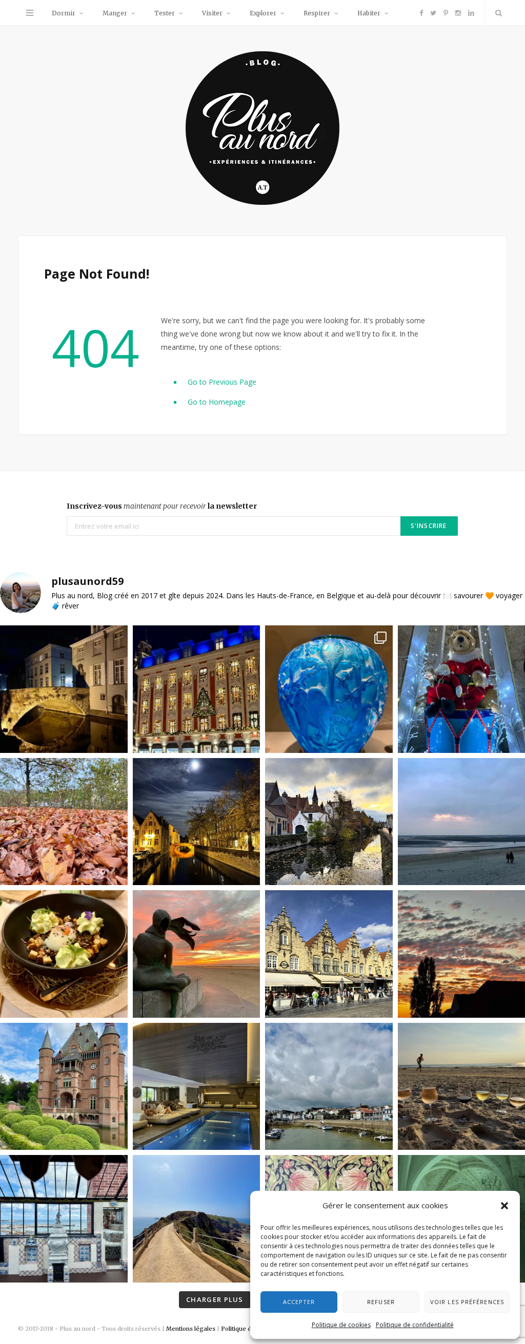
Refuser (381, 1302)
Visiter (212, 13)
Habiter (368, 13)
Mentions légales (190, 1328)
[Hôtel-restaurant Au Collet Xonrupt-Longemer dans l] (64, 954)
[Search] (496, 13)
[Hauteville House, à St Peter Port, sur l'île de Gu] (64, 1219)
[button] (504, 1206)
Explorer (263, 13)
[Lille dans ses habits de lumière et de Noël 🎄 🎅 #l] (196, 689)
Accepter (299, 1302)
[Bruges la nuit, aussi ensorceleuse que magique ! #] (64, 689)
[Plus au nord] (262, 129)
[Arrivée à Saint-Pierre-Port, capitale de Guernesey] (329, 1086)
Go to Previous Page (222, 382)
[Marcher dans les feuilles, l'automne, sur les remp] (64, 822)
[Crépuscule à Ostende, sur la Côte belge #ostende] (196, 954)
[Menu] (30, 13)
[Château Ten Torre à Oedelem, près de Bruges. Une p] (64, 1086)
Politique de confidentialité (415, 1324)
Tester (164, 13)
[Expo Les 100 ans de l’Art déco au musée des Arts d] (329, 689)
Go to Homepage (217, 402)
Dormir (63, 13)
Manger (115, 13)
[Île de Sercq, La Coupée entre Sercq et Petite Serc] (196, 1219)
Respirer (317, 13)
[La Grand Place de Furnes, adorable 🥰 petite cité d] (329, 954)
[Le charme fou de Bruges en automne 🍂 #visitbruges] (329, 822)
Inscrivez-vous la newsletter (162, 506)
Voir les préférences (467, 1302)
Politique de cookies (341, 1324)
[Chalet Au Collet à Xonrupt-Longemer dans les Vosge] (196, 1086)
